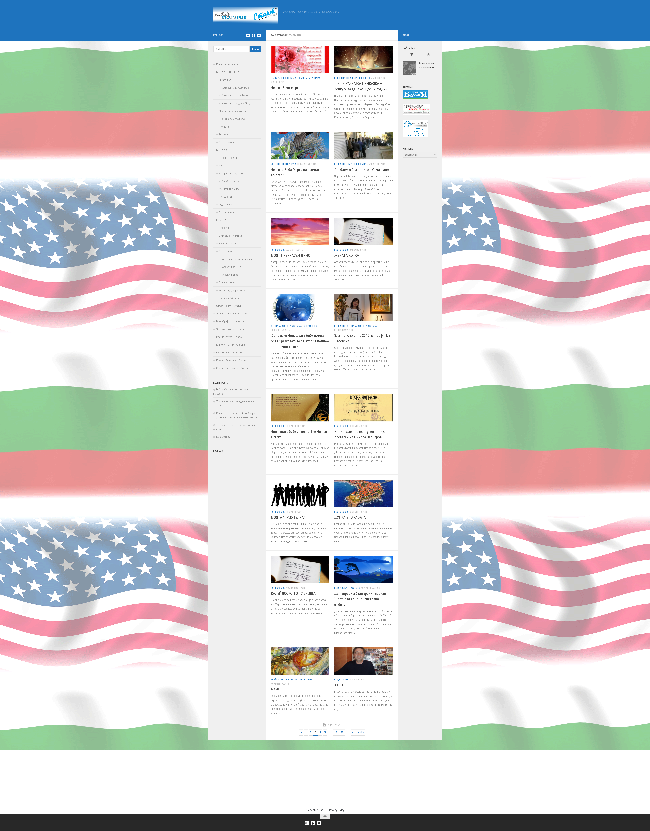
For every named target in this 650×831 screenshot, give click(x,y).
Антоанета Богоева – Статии (231, 313)
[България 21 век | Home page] (245, 15)
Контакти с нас (314, 810)
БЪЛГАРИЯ (339, 164)
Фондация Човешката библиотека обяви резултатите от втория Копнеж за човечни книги (300, 341)
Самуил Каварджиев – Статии (232, 368)
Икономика (225, 227)
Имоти (222, 165)
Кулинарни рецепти (229, 189)
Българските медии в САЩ (235, 103)
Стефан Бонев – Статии (228, 305)
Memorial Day (223, 436)
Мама (275, 689)
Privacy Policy (336, 810)
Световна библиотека (230, 298)
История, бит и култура (307, 78)
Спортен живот (227, 142)
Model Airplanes (229, 274)
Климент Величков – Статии (231, 360)
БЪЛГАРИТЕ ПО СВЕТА (282, 78)
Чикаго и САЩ (226, 79)
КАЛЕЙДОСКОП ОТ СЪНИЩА (293, 593)
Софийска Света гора (233, 181)
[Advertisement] (237, 505)
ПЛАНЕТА (221, 220)
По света (224, 126)
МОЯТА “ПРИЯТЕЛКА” (288, 517)
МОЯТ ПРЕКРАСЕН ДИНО (290, 255)
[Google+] (248, 35)
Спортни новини (227, 212)
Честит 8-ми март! (285, 88)
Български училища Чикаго (235, 87)
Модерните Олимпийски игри (236, 259)
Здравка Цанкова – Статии (230, 329)
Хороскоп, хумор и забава (232, 290)
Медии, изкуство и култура (286, 326)
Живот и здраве (227, 243)
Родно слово (362, 78)
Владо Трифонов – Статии (230, 321)
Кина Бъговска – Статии (229, 352)
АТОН (338, 685)
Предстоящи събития (227, 64)
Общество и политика (230, 235)
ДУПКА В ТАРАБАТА (350, 517)
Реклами (223, 134)
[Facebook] (253, 35)
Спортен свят (226, 251)
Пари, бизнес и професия (232, 118)
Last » (360, 732)
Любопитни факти (228, 282)
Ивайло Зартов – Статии (284, 679)
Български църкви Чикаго (235, 95)
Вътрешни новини (344, 78)
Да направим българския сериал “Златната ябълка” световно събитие (360, 599)
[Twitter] (259, 35)
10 (335, 732)
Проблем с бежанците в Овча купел (362, 169)
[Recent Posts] (411, 54)
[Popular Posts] (428, 54)
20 (342, 732)
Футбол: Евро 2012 (231, 266)
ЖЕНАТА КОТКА (346, 255)
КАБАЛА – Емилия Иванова (230, 344)
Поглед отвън (226, 196)
